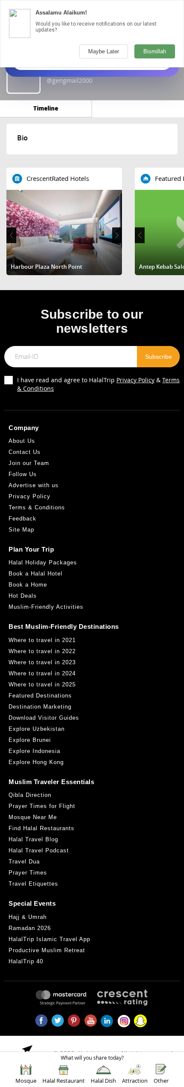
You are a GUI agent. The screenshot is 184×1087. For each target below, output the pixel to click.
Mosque (25, 1080)
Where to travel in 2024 (42, 673)
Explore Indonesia (34, 751)
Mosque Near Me (33, 817)
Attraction (135, 1080)
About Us (22, 441)
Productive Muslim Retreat (47, 950)
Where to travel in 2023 (42, 662)
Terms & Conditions (37, 507)
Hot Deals (23, 596)
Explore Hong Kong (36, 762)
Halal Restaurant (63, 1080)
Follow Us (23, 474)
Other (161, 1080)
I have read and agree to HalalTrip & (98, 384)
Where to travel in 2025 (42, 684)
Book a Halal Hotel (35, 573)
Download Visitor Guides (44, 718)
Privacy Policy (135, 380)
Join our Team (29, 463)
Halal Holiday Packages (43, 562)
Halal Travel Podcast (39, 850)
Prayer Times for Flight (42, 806)
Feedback (22, 518)
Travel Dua (24, 861)
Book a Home (28, 584)
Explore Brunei (30, 740)
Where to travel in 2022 (42, 651)
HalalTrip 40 (26, 961)
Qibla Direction (30, 795)
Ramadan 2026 (30, 928)
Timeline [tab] (45, 108)
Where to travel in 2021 (42, 640)
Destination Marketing (40, 706)
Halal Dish (103, 1080)
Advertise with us (34, 485)
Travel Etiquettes (33, 884)
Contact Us (25, 452)
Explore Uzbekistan (37, 729)
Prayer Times (28, 872)
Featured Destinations (40, 695)
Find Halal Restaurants (41, 828)
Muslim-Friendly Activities (46, 607)
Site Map (21, 529)
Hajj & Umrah (28, 917)
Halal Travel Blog (33, 839)
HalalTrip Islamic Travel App (49, 939)
